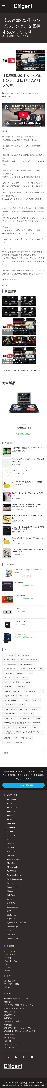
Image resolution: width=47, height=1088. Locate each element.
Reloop (9, 370)
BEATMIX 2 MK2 (23, 428)
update (7, 738)
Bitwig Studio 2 (26, 664)
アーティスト (9, 954)
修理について (9, 1012)
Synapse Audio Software (16, 923)
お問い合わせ (9, 1047)
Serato (20, 705)
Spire (38, 718)
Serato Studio (26, 714)
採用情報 (8, 1002)
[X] (8, 1056)
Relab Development (14, 879)
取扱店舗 (8, 1025)
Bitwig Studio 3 (10, 669)
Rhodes (10, 891)
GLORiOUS (11, 851)
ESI (30, 673)
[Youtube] (32, 1056)
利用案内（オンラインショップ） (18, 1028)
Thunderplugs (12, 927)
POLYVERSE (11, 871)
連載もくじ (20, 742)
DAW (40, 669)
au (18, 655)
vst (15, 738)
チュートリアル (22, 36)
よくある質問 (9, 981)
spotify (36, 723)
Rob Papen (8, 705)
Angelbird (8, 655)
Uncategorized (12, 939)
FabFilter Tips (22, 678)
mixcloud (23, 696)
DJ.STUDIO (11, 835)
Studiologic (9, 727)
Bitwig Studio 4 (28, 669)
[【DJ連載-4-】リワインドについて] (19, 326)
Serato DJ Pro (26, 370)
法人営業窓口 (9, 1015)
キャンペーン (9, 951)
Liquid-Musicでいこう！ (32, 691)
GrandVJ (27, 682)
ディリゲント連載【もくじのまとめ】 (19, 1005)
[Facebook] (16, 1056)
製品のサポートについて (14, 1008)
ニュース (8, 967)
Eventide (10, 843)
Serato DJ (16, 370)
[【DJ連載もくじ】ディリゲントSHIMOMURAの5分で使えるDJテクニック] (19, 355)
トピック (8, 964)
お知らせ (8, 987)
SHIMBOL (11, 903)
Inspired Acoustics (14, 859)
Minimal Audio (12, 867)
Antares (10, 815)
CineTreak (11, 823)
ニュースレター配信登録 (23, 785)
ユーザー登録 (9, 1034)
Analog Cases (12, 807)
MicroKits (10, 863)
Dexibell (21, 673)
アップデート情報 (11, 984)
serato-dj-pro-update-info (16, 709)
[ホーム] (3, 36)
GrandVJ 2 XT (22, 687)
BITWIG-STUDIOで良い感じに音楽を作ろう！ (20, 660)
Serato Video (37, 370)
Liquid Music (9, 696)
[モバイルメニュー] (3, 6)
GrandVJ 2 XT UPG (11, 691)
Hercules (10, 855)
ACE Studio (11, 800)
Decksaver (8, 673)
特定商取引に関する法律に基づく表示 (19, 1031)
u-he (36, 727)
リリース (8, 970)
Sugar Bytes (24, 727)
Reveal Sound (12, 887)
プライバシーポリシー (13, 1044)
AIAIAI (9, 803)
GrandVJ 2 (8, 687)
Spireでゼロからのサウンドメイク (16, 723)
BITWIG (26, 655)
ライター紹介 (9, 1037)
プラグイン (8, 742)
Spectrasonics (25, 718)
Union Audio (12, 935)
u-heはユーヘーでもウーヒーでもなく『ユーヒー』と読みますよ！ (23, 732)
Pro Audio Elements (14, 875)
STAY (9, 911)
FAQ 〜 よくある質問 (11, 682)
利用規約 (8, 1018)
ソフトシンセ (26, 738)
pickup (25, 700)
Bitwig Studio (10, 664)
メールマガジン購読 (12, 1021)
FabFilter (8, 678)
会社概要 (8, 1041)
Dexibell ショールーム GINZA (16, 998)
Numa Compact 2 (11, 700)
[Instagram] (24, 1056)
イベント (8, 958)
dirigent (7, 96)
